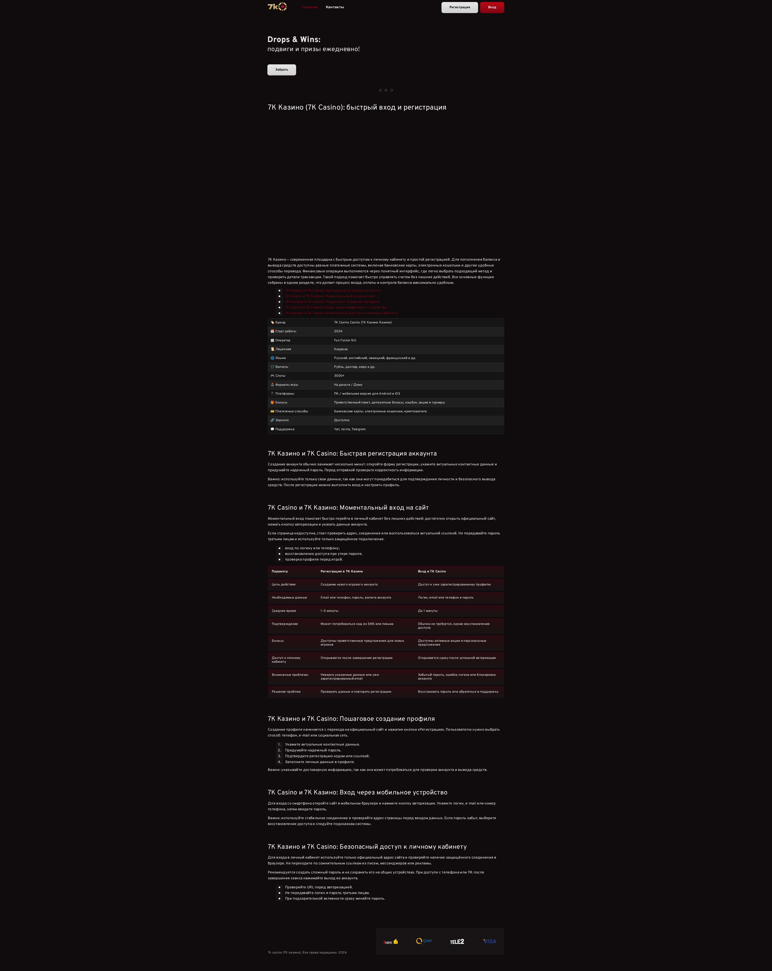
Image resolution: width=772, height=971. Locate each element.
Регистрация (460, 7)
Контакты (335, 7)
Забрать (281, 70)
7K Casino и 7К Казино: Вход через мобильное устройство (336, 307)
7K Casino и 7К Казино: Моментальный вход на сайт (330, 296)
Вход (492, 7)
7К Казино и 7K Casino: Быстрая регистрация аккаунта (332, 290)
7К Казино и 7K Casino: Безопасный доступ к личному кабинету (341, 313)
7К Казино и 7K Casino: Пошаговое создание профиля (332, 302)
